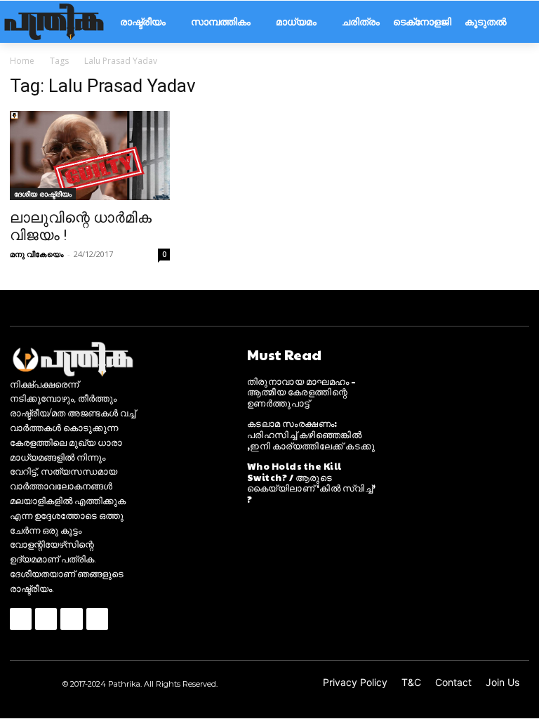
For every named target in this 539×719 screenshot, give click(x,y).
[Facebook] (21, 619)
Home (22, 61)
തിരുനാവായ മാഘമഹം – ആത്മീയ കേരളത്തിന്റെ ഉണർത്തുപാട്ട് (302, 392)
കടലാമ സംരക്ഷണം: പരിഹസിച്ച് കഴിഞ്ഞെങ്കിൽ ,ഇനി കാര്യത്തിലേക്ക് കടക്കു (311, 434)
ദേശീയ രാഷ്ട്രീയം (43, 194)
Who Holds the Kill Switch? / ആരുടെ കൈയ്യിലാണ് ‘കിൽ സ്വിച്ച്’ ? (311, 483)
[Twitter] (71, 619)
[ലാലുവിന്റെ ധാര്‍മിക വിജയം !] (90, 155)
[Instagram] (46, 619)
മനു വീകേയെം (37, 254)
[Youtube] (97, 619)
